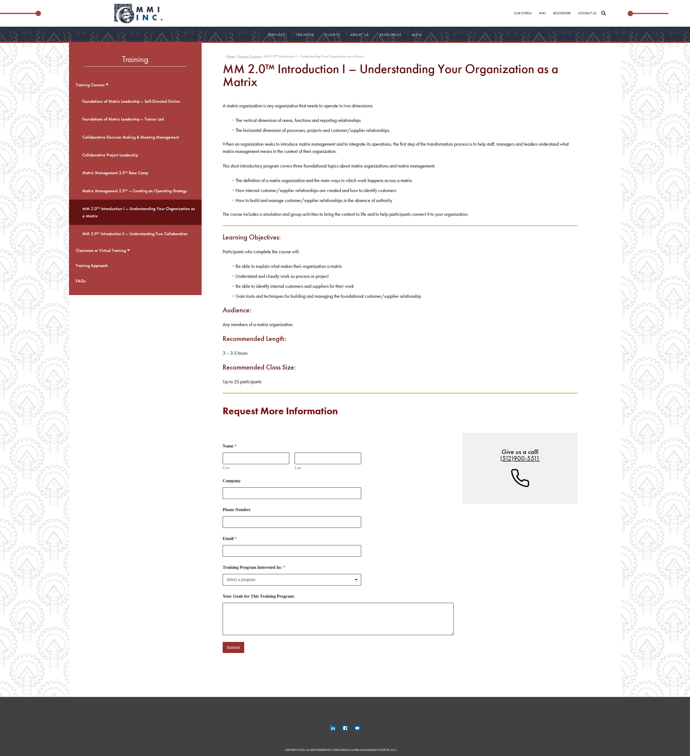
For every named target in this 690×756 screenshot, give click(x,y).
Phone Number (237, 509)
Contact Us (587, 13)
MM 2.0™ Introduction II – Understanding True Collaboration (135, 234)
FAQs (81, 281)
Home (230, 56)
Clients (332, 35)
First (226, 468)
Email (230, 538)
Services (276, 35)
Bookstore (562, 13)
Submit (233, 647)
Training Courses (90, 85)
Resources (390, 35)
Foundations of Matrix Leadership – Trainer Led (123, 119)
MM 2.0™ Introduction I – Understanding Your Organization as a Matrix (138, 212)
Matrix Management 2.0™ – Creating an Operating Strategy (134, 191)
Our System (523, 13)
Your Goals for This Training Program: (259, 596)
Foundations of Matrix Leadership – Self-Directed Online (131, 101)
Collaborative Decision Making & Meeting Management (130, 137)
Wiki (542, 13)
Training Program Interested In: (254, 567)
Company (232, 480)
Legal (401, 750)
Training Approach (92, 265)
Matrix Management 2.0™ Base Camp (115, 173)
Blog (417, 35)
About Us (359, 35)
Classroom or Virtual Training (101, 250)
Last (298, 468)
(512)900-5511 (520, 458)
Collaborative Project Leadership (110, 155)
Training (305, 35)
